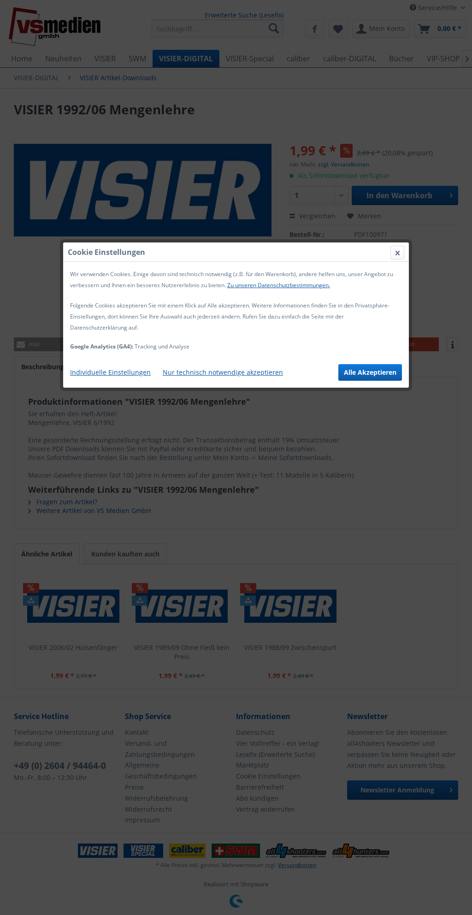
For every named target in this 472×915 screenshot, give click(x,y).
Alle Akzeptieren (370, 372)
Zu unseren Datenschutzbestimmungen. (278, 285)
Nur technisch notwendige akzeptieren (223, 372)
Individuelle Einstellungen (110, 372)
